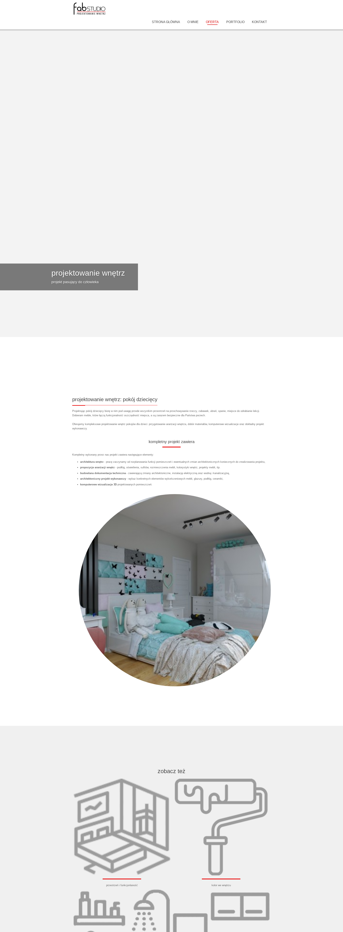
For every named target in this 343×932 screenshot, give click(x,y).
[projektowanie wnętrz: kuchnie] (221, 889)
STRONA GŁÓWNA (166, 22)
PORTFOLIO (235, 22)
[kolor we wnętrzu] (221, 778)
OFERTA (212, 22)
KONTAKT (259, 22)
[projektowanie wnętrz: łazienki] (122, 889)
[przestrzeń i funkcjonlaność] (122, 778)
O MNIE (192, 22)
